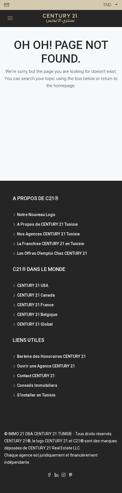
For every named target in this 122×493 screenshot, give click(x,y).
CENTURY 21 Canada (36, 295)
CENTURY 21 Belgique (37, 314)
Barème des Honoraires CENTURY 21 (51, 356)
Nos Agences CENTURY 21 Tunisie (48, 234)
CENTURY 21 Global (35, 324)
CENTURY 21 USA (32, 285)
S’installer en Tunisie (36, 395)
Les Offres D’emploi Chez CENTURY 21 (52, 253)
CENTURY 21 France (35, 305)
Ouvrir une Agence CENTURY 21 (46, 366)
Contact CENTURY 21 (36, 375)
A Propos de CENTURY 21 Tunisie (47, 224)
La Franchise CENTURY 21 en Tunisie (50, 243)
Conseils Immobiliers (37, 385)
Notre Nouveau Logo (36, 214)
